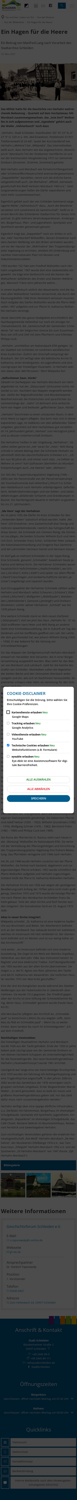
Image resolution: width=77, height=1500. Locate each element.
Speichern (38, 798)
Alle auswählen (38, 779)
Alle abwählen (38, 789)
